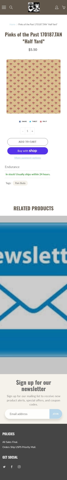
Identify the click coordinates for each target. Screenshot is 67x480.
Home (12, 24)
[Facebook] (11, 467)
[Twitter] (4, 467)
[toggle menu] (4, 7)
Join (56, 414)
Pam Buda (20, 183)
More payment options (27, 157)
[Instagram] (19, 467)
